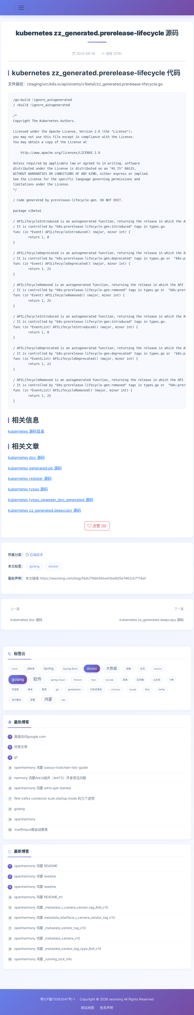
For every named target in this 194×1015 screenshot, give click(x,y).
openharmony (24, 819)
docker (53, 566)
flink (147, 689)
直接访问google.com (30, 736)
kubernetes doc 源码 (26, 457)
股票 (44, 689)
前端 (128, 668)
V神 (171, 679)
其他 (125, 679)
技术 (30, 689)
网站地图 (87, 1008)
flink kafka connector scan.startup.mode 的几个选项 (54, 798)
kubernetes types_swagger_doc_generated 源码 (50, 499)
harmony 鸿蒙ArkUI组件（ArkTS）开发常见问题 (50, 778)
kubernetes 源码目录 (26, 431)
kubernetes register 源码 (30, 478)
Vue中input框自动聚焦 (31, 829)
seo (64, 699)
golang (35, 566)
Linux (15, 668)
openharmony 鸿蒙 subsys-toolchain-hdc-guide (51, 767)
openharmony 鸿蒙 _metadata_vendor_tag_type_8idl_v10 (57, 949)
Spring (49, 668)
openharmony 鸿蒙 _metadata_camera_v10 (47, 938)
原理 (32, 699)
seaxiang (116, 999)
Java (30, 668)
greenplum (74, 689)
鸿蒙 (48, 699)
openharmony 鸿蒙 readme (35, 876)
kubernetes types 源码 (28, 489)
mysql (132, 689)
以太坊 (156, 679)
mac (93, 679)
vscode (109, 679)
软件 (37, 679)
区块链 (140, 679)
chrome (115, 689)
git (57, 689)
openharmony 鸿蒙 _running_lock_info (43, 959)
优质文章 (20, 747)
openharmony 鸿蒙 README (35, 866)
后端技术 (36, 555)
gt (16, 757)
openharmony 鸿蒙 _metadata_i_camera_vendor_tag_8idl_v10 (61, 907)
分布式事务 (96, 689)
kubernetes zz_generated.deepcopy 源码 (44, 510)
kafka (162, 689)
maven (158, 668)
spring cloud (58, 679)
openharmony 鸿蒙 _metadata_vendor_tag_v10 (50, 928)
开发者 (15, 689)
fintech (78, 679)
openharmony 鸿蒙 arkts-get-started (42, 788)
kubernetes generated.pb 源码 (35, 468)
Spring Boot (70, 668)
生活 (142, 668)
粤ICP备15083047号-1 (57, 999)
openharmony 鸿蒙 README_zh (38, 897)
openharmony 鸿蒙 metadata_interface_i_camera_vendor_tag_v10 (64, 917)
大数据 (111, 668)
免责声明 (106, 1008)
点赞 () (98, 526)
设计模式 (16, 699)
